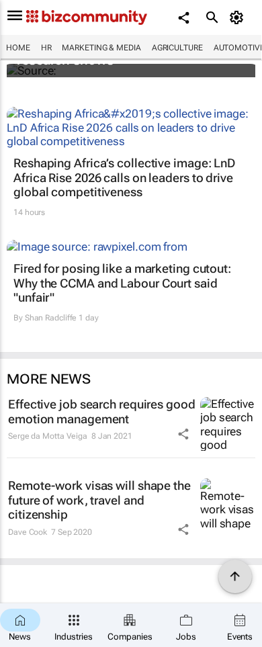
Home (18, 47)
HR (46, 47)
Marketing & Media (101, 47)
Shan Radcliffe (51, 317)
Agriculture (177, 47)
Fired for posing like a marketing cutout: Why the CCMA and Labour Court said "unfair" (122, 282)
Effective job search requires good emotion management (101, 411)
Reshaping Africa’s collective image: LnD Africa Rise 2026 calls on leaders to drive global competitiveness (124, 177)
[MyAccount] (238, 17)
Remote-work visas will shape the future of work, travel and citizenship (99, 499)
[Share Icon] (183, 434)
